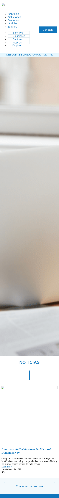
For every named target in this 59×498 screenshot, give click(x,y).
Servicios (13, 13)
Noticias (13, 23)
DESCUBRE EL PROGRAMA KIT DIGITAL (29, 54)
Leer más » (7, 466)
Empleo (12, 26)
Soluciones (14, 17)
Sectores (13, 20)
